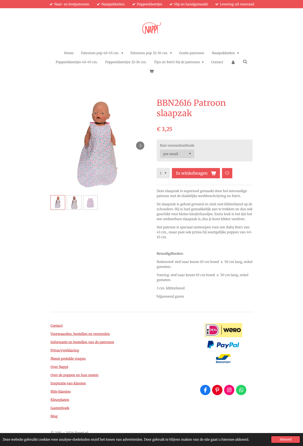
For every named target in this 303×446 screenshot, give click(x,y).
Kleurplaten (59, 400)
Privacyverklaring (64, 350)
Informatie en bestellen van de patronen (82, 342)
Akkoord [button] (286, 439)
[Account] (233, 61)
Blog (54, 416)
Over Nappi (59, 367)
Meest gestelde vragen (68, 358)
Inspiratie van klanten (68, 383)
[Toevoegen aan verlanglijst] (227, 173)
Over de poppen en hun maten (74, 375)
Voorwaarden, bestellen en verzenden (80, 334)
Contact (56, 325)
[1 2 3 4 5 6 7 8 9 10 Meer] (163, 173)
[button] (57, 202)
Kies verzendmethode (177, 145)
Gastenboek (59, 408)
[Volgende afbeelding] (140, 145)
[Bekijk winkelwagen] (151, 71)
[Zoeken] (245, 61)
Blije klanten (60, 391)
